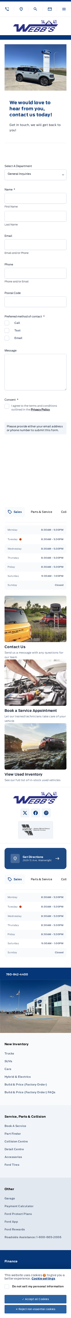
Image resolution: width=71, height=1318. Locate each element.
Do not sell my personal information (38, 1286)
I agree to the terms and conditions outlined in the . (34, 407)
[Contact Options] (50, 9)
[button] (7, 9)
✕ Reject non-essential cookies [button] (35, 1309)
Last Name (11, 224)
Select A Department (18, 166)
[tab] (15, 512)
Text (17, 330)
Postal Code (13, 293)
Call (17, 322)
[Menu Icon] (64, 9)
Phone (9, 264)
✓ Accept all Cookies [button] (35, 1299)
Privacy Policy (40, 409)
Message (10, 350)
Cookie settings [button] (43, 1278)
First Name (11, 206)
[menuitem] (35, 1069)
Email (8, 235)
